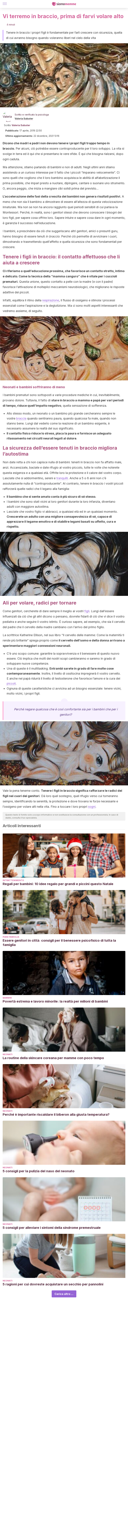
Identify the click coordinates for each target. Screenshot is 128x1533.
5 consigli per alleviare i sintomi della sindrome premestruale (52, 1228)
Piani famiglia (11, 937)
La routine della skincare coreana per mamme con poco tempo (53, 1058)
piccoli (11, 683)
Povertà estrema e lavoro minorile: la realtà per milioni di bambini (55, 1001)
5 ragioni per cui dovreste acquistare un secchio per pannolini (53, 1284)
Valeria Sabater (24, 118)
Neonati (7, 1054)
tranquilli (62, 478)
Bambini (7, 998)
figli (86, 611)
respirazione (50, 300)
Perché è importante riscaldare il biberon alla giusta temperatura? (56, 1115)
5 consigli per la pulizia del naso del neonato (38, 1171)
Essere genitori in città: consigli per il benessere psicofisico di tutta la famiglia (59, 942)
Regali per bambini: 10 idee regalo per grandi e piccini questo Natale (58, 884)
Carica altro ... (64, 1294)
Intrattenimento (13, 880)
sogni (92, 806)
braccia (21, 418)
